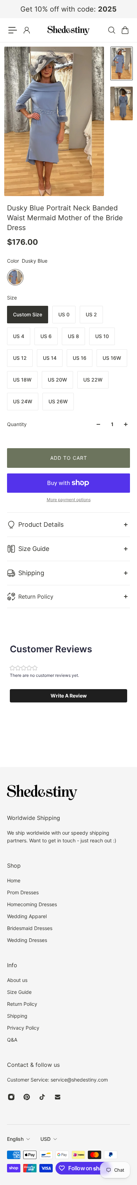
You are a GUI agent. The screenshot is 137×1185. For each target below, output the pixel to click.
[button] (68, 695)
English (15, 1139)
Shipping (31, 573)
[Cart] (124, 30)
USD (45, 1139)
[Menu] (13, 30)
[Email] (57, 1097)
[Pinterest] (26, 1097)
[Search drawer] (111, 30)
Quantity (17, 424)
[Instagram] (11, 1097)
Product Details (41, 524)
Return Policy (35, 596)
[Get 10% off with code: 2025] (68, 9)
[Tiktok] (42, 1097)
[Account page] (26, 30)
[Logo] (68, 30)
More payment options (69, 499)
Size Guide (33, 548)
